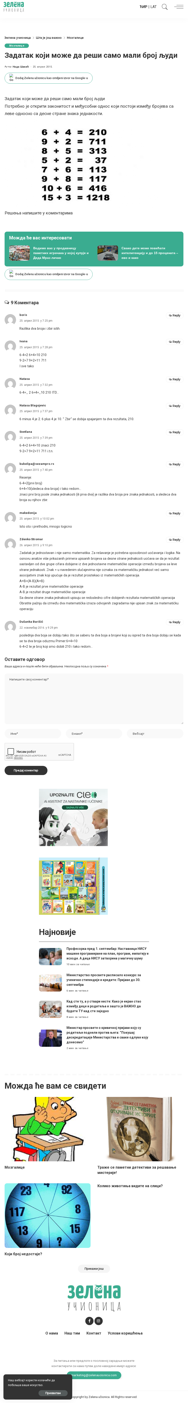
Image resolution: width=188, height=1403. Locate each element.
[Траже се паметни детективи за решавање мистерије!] (140, 1129)
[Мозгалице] (48, 1129)
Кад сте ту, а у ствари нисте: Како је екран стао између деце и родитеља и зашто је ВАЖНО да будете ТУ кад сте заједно (103, 1006)
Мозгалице (16, 45)
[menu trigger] (177, 7)
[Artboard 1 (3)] (73, 817)
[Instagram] (98, 1321)
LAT (153, 7)
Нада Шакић (21, 67)
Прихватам (53, 1393)
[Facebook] (89, 1321)
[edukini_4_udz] (73, 886)
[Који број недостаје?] (48, 1215)
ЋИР (143, 7)
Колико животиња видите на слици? (130, 1186)
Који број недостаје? (23, 1254)
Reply (176, 315)
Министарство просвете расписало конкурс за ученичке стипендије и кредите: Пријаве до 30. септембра (103, 979)
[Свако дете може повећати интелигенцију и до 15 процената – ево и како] (138, 253)
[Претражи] (164, 7)
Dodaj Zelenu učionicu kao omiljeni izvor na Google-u (51, 78)
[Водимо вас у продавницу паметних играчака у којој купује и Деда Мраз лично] (50, 253)
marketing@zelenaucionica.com (94, 1375)
